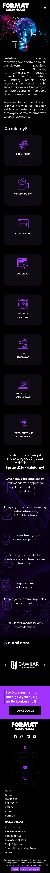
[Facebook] (15, 736)
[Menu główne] (45, 8)
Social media (23, 154)
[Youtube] (34, 736)
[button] (5, 665)
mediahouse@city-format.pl (25, 772)
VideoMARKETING (23, 193)
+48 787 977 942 (25, 783)
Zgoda (15, 869)
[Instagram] (22, 736)
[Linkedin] (28, 736)
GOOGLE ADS (23, 273)
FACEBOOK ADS (23, 233)
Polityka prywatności (30, 869)
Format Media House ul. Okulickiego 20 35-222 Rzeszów (25, 757)
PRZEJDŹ (23, 161)
